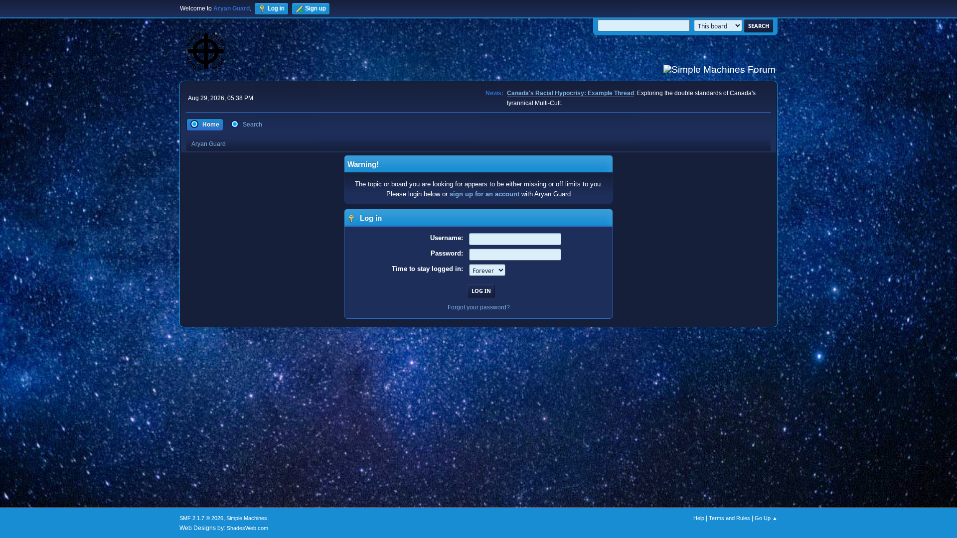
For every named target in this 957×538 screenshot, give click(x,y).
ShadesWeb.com (247, 528)
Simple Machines (246, 518)
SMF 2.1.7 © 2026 (201, 518)
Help (698, 518)
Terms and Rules (729, 518)
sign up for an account (484, 194)
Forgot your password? (479, 307)
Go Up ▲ (766, 518)
